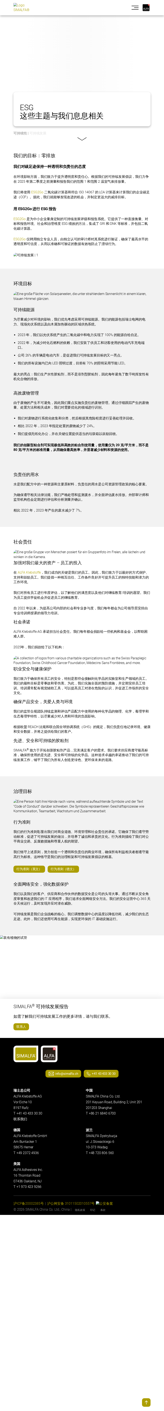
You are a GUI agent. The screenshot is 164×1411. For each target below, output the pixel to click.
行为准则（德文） (63, 869)
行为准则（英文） (29, 869)
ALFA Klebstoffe (29, 572)
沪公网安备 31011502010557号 (71, 1203)
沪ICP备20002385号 (28, 1203)
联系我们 (20, 1119)
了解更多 (80, 139)
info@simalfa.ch (66, 1073)
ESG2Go (37, 192)
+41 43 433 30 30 (104, 1073)
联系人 (21, 1027)
